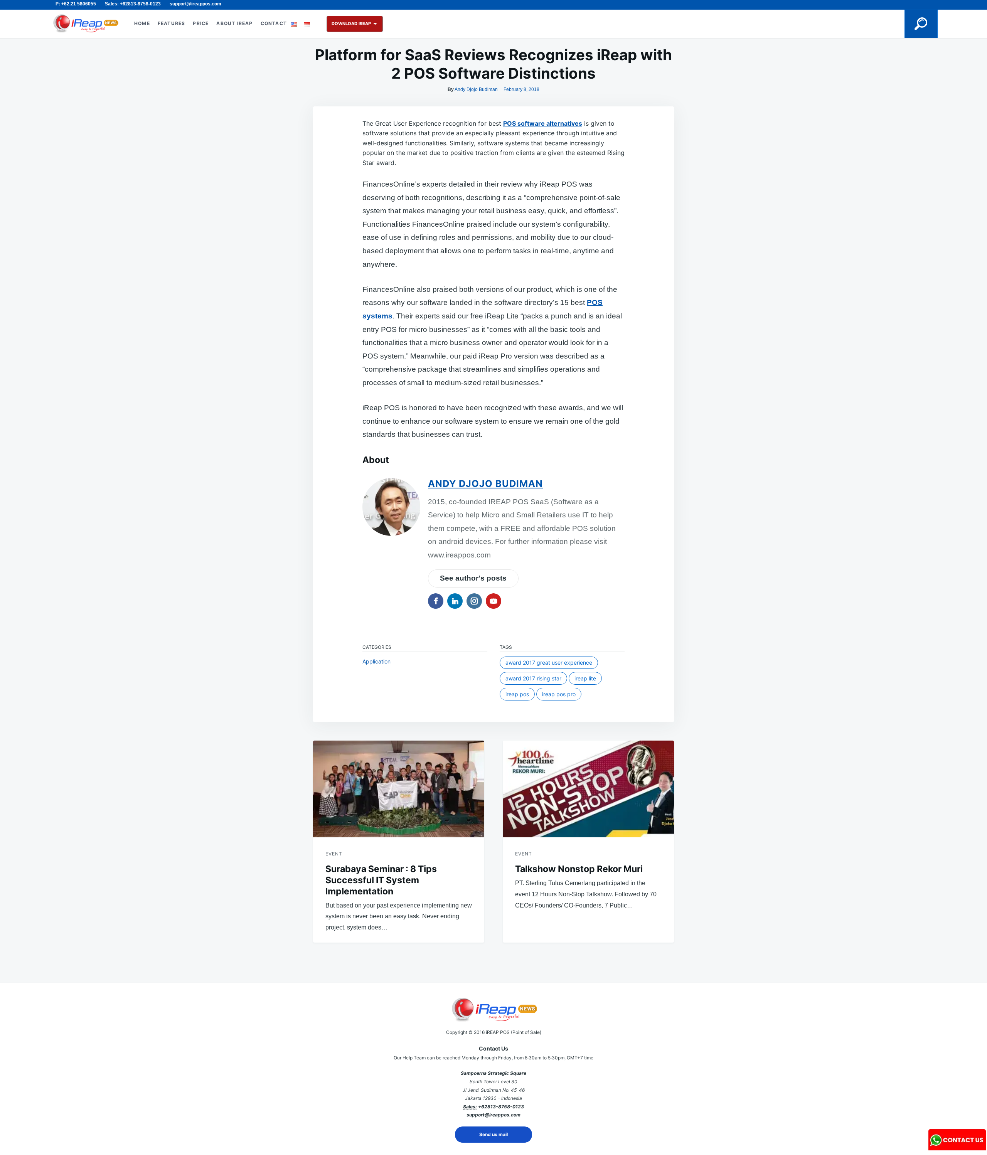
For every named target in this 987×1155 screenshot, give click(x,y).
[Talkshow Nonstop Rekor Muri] (588, 789)
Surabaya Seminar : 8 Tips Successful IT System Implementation (381, 880)
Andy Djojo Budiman (476, 89)
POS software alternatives (542, 123)
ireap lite (585, 678)
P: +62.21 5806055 (76, 4)
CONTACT (274, 23)
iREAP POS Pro (559, 694)
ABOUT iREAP (234, 23)
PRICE (201, 23)
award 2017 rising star (533, 678)
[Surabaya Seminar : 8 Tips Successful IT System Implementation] (398, 789)
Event (333, 854)
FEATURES (171, 23)
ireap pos (517, 694)
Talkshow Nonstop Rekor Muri (579, 869)
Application (376, 661)
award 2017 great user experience (548, 662)
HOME (142, 23)
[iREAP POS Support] (957, 1148)
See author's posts (473, 578)
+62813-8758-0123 (501, 1107)
